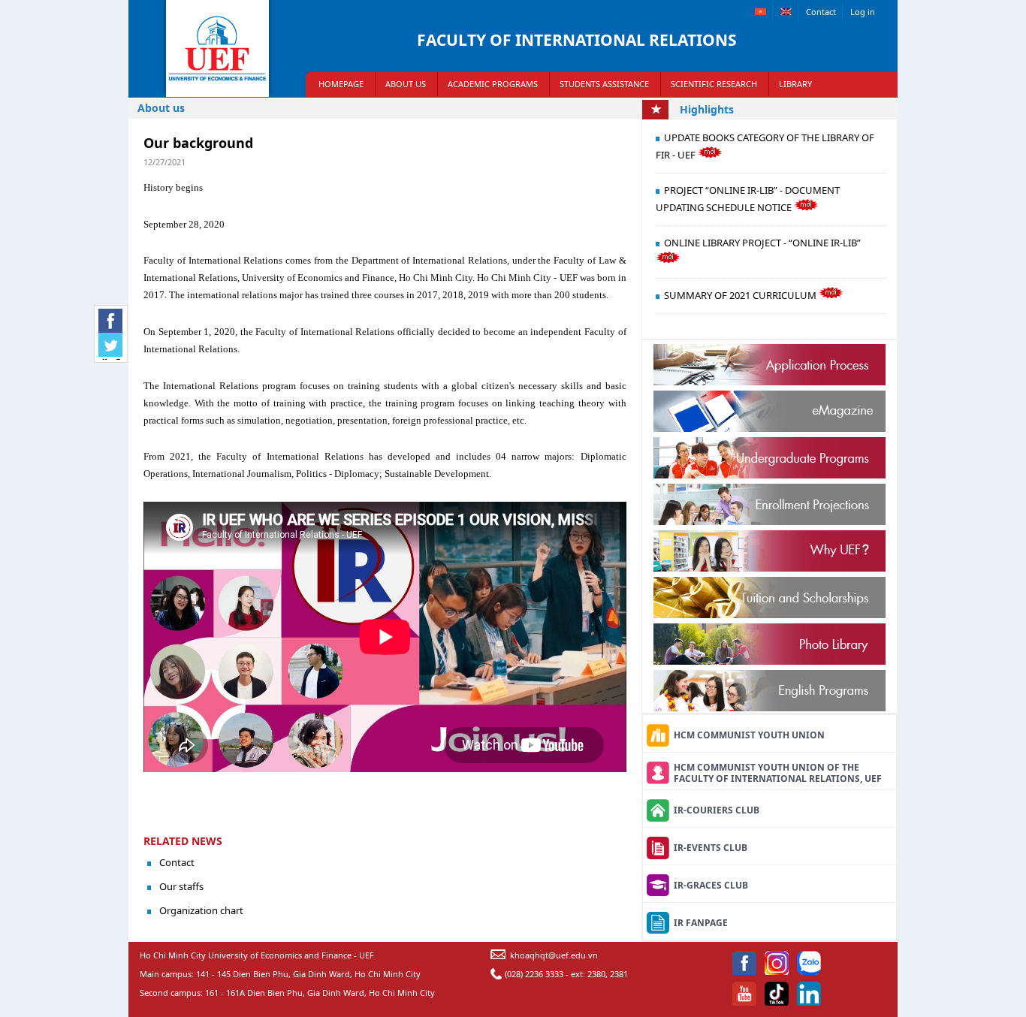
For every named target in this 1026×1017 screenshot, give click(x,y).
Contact (821, 11)
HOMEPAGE (341, 83)
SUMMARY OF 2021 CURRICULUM (741, 295)
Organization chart (201, 910)
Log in (862, 11)
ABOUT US (405, 83)
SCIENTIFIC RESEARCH (714, 83)
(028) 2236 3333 (534, 973)
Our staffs (181, 886)
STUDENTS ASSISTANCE (604, 83)
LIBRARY (795, 83)
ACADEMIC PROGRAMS (493, 83)
